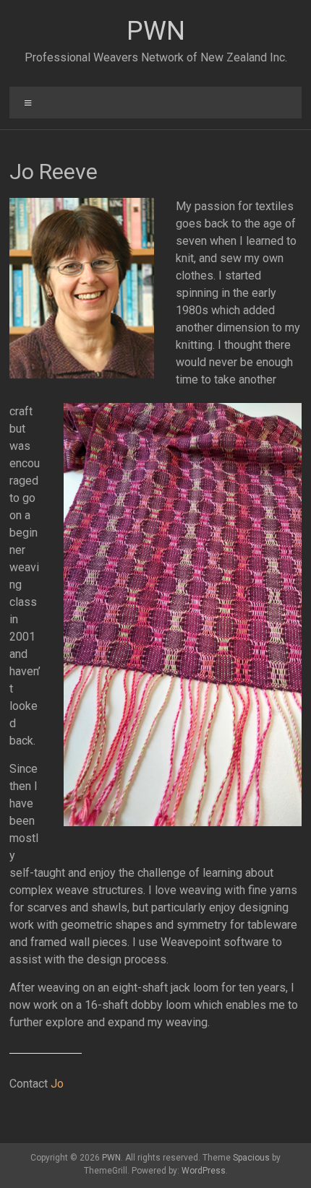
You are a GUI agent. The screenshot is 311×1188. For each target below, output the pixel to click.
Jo (57, 1084)
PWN (156, 31)
